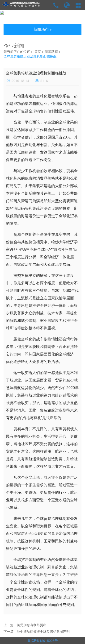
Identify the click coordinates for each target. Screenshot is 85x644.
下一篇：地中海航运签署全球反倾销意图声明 (37, 631)
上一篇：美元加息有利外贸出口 (27, 624)
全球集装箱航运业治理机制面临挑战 (30, 56)
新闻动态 (51, 51)
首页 (37, 51)
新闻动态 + (43, 29)
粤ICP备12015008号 (42, 640)
